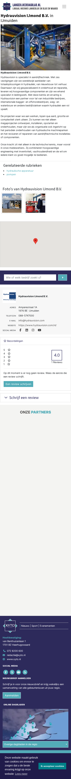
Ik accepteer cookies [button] (52, 766)
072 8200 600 (15, 650)
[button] (35, 241)
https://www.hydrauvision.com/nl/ (37, 325)
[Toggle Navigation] (64, 6)
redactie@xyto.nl (16, 655)
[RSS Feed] (25, 672)
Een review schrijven (18, 384)
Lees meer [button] (21, 773)
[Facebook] (6, 672)
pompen (11, 174)
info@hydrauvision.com (31, 320)
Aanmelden (12, 695)
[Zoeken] (62, 277)
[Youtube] (19, 672)
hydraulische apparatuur (20, 170)
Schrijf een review (23, 397)
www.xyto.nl (14, 659)
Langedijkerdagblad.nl (27, 5)
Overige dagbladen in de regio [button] (20, 744)
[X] (12, 672)
